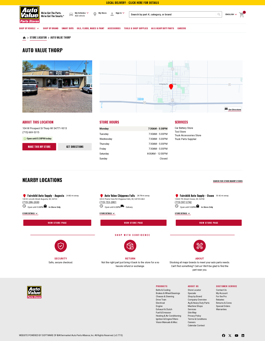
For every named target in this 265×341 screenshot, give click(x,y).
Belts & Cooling (163, 290)
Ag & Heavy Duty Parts (162, 28)
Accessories (114, 28)
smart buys (68, 28)
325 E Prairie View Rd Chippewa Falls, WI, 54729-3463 (122, 199)
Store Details (30, 213)
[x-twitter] (229, 335)
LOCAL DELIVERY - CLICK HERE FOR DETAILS (132, 3)
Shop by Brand (50, 28)
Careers (181, 28)
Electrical (160, 303)
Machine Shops (195, 306)
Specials (192, 293)
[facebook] (223, 335)
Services (192, 309)
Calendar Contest (196, 325)
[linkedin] (243, 335)
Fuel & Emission (163, 312)
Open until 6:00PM (110, 206)
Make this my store (39, 147)
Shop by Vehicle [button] (29, 28)
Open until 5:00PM (32, 206)
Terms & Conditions (197, 319)
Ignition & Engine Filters (167, 319)
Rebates (220, 299)
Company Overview (197, 299)
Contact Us (221, 290)
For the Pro (221, 296)
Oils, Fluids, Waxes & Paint (90, 28)
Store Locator (38, 37)
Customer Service (226, 286)
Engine (159, 306)
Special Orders (223, 306)
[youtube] (236, 335)
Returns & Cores (224, 303)
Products (161, 286)
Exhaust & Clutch (164, 309)
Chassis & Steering (165, 296)
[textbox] (172, 14)
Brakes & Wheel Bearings (168, 293)
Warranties (221, 309)
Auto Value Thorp (60, 37)
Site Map (192, 312)
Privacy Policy (194, 316)
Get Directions (74, 147)
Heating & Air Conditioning (168, 316)
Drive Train (161, 299)
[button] (79, 14)
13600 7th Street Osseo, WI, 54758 (189, 199)
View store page (57, 222)
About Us (193, 286)
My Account (222, 293)
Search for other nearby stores (228, 181)
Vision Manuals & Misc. (167, 322)
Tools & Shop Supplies (136, 28)
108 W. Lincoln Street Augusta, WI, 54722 (39, 199)
